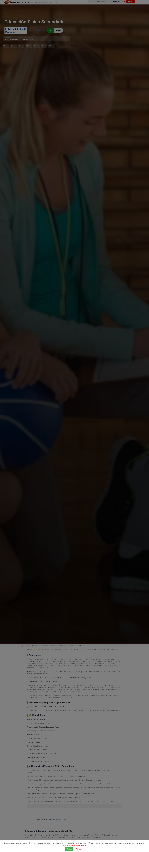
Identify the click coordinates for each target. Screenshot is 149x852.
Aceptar (69, 849)
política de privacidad (79, 845)
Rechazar (79, 849)
